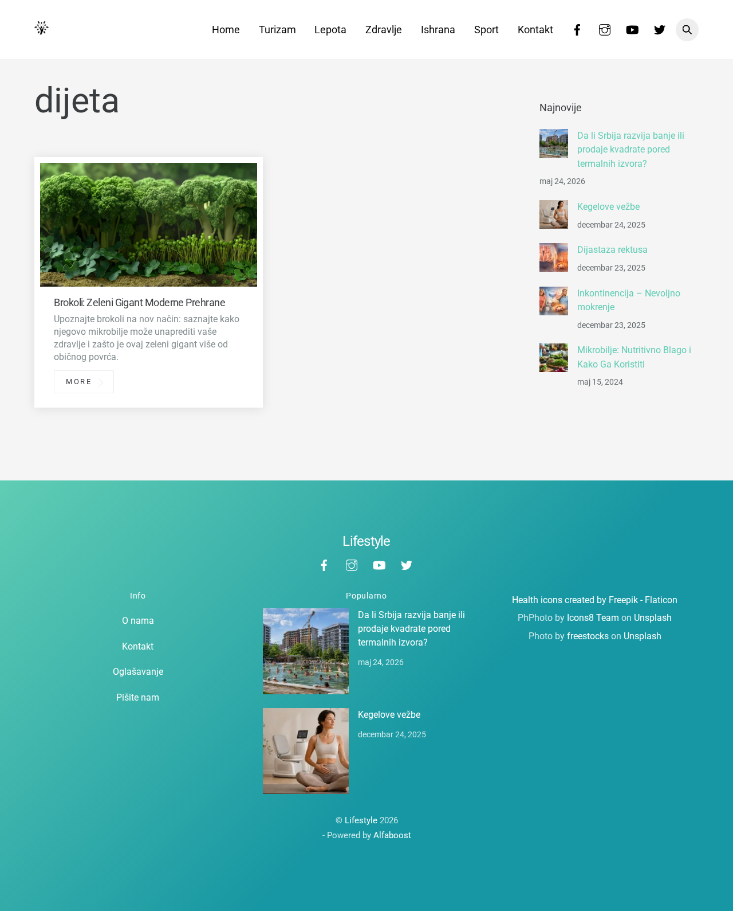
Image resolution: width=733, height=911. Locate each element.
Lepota (330, 30)
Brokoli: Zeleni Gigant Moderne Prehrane (139, 302)
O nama (138, 620)
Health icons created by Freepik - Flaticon (594, 600)
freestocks (588, 636)
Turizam (277, 30)
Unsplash (653, 617)
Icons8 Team (593, 617)
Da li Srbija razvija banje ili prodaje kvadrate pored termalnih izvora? (630, 150)
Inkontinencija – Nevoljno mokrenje (628, 300)
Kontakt (535, 30)
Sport (486, 30)
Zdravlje (383, 30)
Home (226, 30)
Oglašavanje (138, 671)
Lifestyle (361, 820)
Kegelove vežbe (608, 207)
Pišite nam (137, 697)
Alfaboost (392, 835)
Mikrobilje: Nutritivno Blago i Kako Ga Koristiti (634, 357)
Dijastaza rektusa (612, 250)
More (79, 382)
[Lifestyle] (41, 29)
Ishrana (438, 30)
